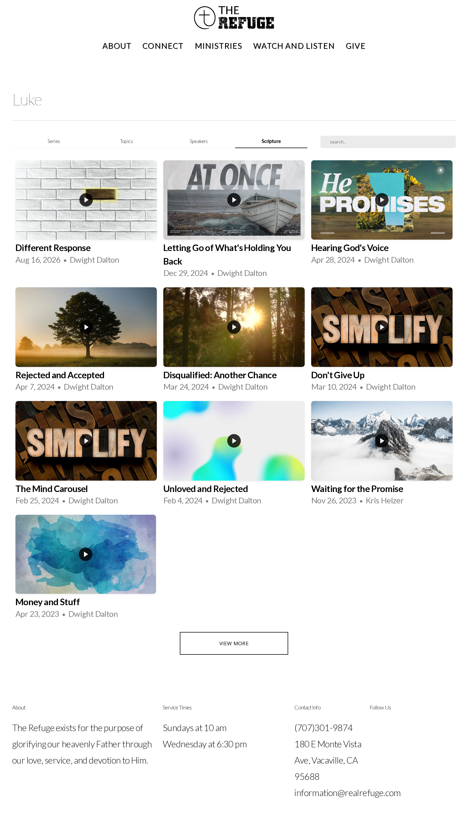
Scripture (271, 141)
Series (54, 141)
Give (356, 45)
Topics (126, 141)
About (117, 45)
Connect (163, 45)
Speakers (199, 141)
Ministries (219, 45)
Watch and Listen (295, 45)
